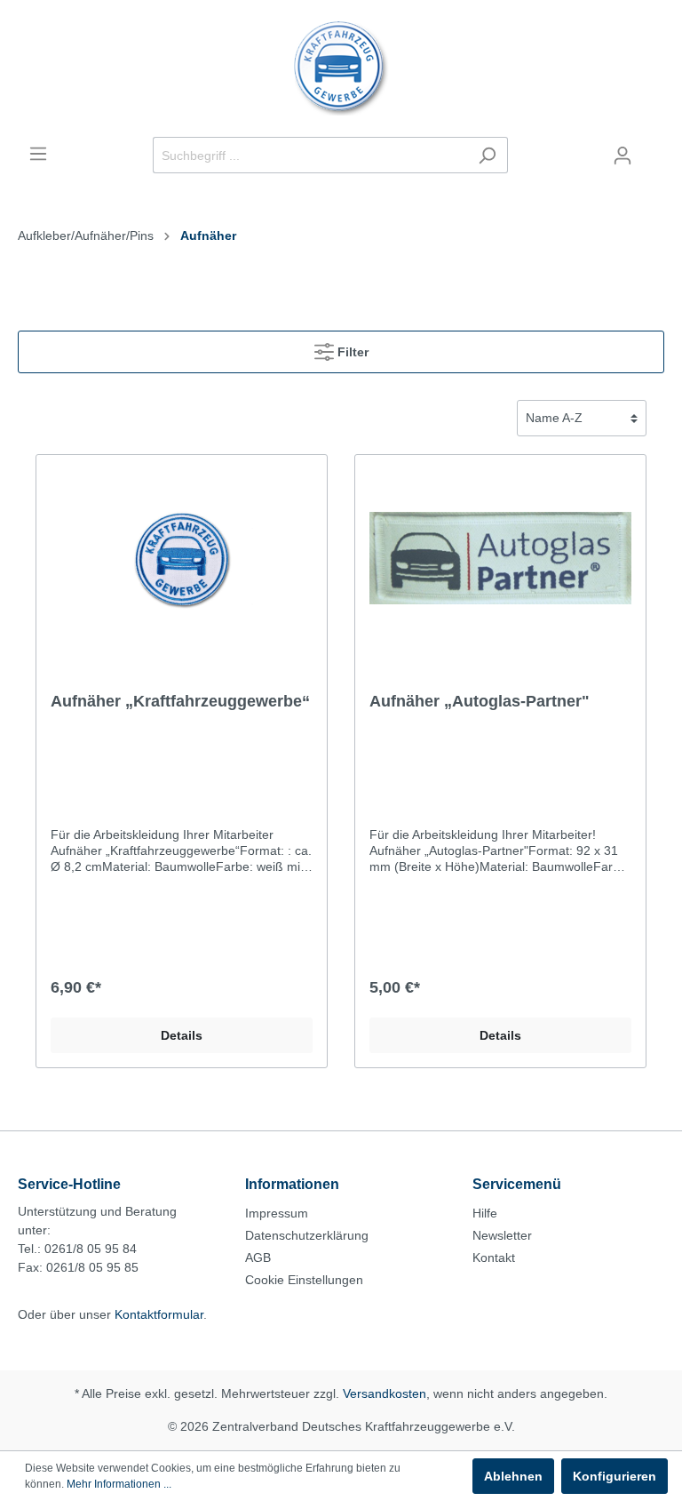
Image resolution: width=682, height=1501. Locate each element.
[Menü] (38, 154)
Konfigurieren (614, 1476)
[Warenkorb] (653, 148)
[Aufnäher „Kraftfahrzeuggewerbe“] (182, 558)
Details (181, 1035)
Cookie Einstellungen (304, 1280)
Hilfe (484, 1213)
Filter (351, 352)
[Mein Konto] (622, 155)
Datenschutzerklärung (307, 1235)
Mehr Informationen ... (119, 1484)
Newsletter (502, 1235)
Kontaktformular (159, 1314)
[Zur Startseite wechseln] (341, 68)
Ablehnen (513, 1476)
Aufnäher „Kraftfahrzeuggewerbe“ (180, 701)
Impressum (276, 1213)
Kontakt (493, 1257)
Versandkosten (384, 1393)
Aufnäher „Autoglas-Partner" (479, 701)
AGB (258, 1257)
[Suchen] (487, 155)
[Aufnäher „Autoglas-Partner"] (500, 558)
